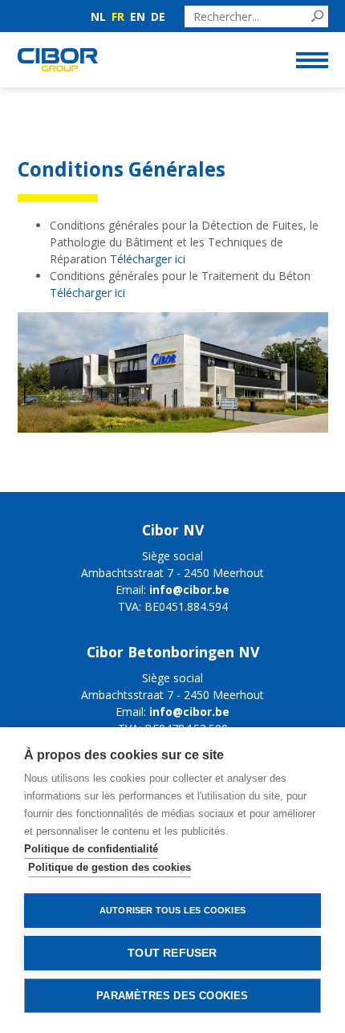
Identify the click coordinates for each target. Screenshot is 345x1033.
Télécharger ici (147, 258)
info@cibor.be (189, 589)
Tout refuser (172, 953)
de (158, 16)
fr (118, 16)
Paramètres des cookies (172, 996)
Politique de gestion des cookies (109, 867)
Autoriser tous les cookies (172, 910)
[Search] (317, 16)
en (137, 16)
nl (98, 16)
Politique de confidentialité (91, 849)
